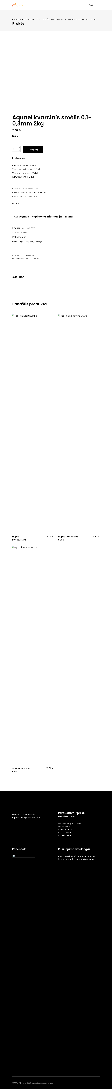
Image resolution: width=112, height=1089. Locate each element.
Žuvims (50, 19)
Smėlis (42, 19)
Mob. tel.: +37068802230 (23, 814)
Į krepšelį (33, 149)
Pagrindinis (18, 19)
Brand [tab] (69, 216)
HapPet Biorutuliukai (19, 538)
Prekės (32, 19)
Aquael (16, 203)
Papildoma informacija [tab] (47, 216)
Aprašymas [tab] (21, 216)
